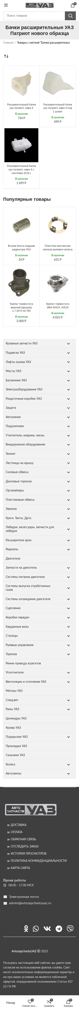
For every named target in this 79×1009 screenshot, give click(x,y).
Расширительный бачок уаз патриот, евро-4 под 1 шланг (57, 108)
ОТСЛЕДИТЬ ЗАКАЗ (25, 846)
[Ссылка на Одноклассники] (26, 928)
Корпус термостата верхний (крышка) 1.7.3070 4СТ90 (21, 307)
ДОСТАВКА (18, 825)
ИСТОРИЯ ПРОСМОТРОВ (28, 853)
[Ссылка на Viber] (70, 928)
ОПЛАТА (16, 832)
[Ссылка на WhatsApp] (36, 928)
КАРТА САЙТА (20, 868)
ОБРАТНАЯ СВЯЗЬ (23, 839)
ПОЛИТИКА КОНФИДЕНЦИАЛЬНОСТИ (39, 860)
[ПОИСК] (70, 15)
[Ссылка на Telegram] (58, 928)
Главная (8, 42)
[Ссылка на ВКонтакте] (47, 928)
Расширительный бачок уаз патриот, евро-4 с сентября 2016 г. (21, 170)
